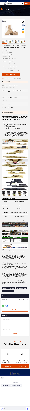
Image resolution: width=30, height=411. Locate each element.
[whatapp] (3, 305)
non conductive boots (21, 288)
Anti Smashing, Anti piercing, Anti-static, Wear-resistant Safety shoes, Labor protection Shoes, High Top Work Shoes (7, 361)
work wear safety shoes (8, 290)
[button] (24, 41)
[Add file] (2, 408)
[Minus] (28, 378)
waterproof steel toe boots (8, 288)
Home (2, 12)
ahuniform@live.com (7, 1)
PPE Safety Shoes (14, 12)
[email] (6, 306)
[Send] (28, 408)
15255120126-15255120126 (22, 1)
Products (7, 12)
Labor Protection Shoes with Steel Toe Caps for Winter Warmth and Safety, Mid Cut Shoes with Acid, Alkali (21, 361)
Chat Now (15, 310)
